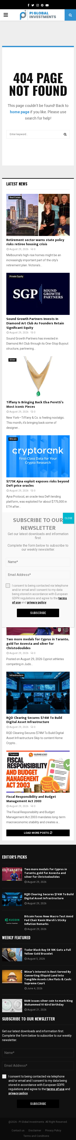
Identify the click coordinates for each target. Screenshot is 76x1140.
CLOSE (68, 518)
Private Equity (16, 276)
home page (19, 112)
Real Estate (15, 197)
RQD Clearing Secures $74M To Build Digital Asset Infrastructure (34, 720)
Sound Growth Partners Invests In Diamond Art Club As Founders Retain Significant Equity (35, 323)
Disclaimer (34, 1130)
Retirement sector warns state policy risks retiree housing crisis (35, 242)
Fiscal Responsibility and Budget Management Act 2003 (31, 799)
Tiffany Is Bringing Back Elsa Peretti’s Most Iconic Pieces (35, 405)
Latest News (16, 183)
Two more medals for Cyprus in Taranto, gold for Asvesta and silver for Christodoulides (37, 644)
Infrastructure (16, 675)
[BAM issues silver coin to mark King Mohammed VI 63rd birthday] (12, 1005)
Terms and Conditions (36, 1136)
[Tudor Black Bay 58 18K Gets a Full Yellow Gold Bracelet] (12, 954)
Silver (12, 360)
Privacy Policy (53, 1130)
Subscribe (38, 1103)
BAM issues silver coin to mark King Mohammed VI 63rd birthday (48, 1002)
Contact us (18, 1130)
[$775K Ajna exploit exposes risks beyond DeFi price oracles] (38, 456)
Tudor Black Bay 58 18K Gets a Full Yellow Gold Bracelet (47, 951)
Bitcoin (13, 439)
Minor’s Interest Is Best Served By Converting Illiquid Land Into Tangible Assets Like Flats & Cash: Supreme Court (48, 977)
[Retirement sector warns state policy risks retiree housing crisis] (38, 215)
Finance (14, 754)
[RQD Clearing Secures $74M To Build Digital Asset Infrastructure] (38, 693)
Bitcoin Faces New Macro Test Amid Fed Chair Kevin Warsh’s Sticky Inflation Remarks (48, 920)
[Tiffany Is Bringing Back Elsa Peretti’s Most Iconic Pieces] (38, 377)
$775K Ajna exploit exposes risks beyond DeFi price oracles (37, 484)
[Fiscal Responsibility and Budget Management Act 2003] (38, 772)
